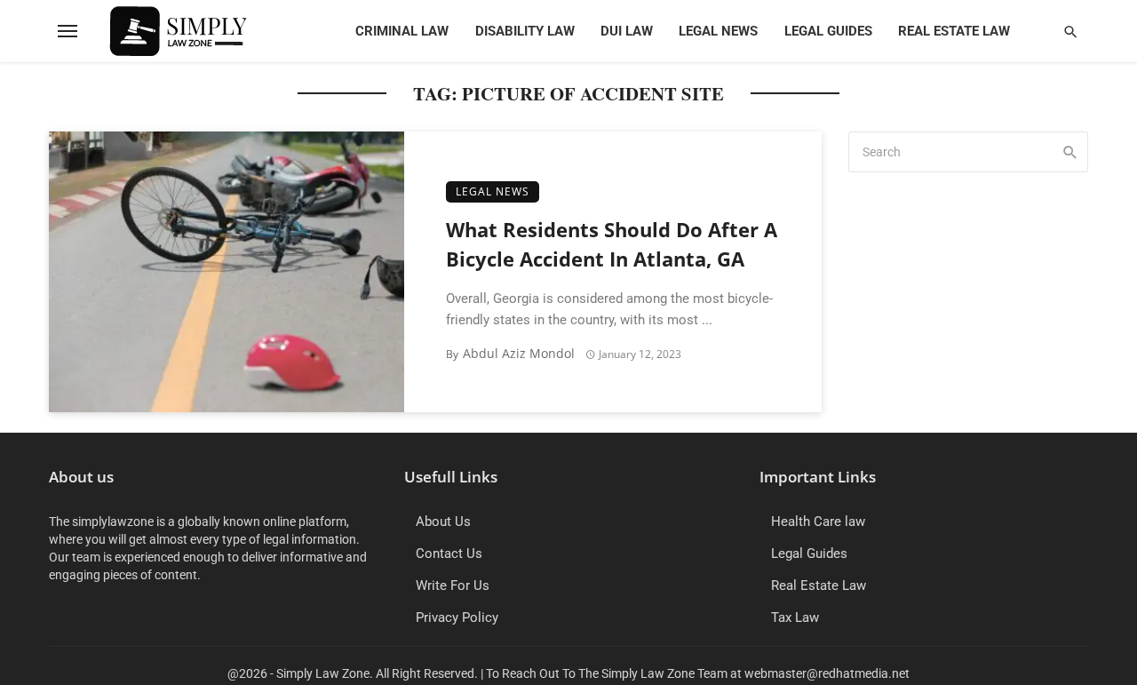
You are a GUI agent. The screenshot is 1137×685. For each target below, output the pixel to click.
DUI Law (626, 31)
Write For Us (452, 585)
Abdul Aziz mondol (519, 353)
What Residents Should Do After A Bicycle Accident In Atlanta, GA (611, 244)
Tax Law (795, 617)
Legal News (718, 31)
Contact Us (449, 554)
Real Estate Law (954, 31)
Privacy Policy (457, 617)
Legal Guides (828, 31)
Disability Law (525, 31)
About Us (443, 522)
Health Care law (818, 522)
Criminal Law (402, 31)
